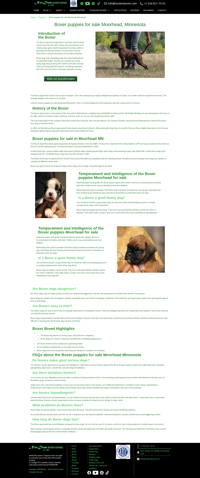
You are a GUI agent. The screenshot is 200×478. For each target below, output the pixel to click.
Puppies (42, 17)
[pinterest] (93, 4)
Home (33, 17)
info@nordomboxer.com (122, 3)
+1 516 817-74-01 (154, 3)
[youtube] (87, 4)
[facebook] (82, 4)
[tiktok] (99, 4)
